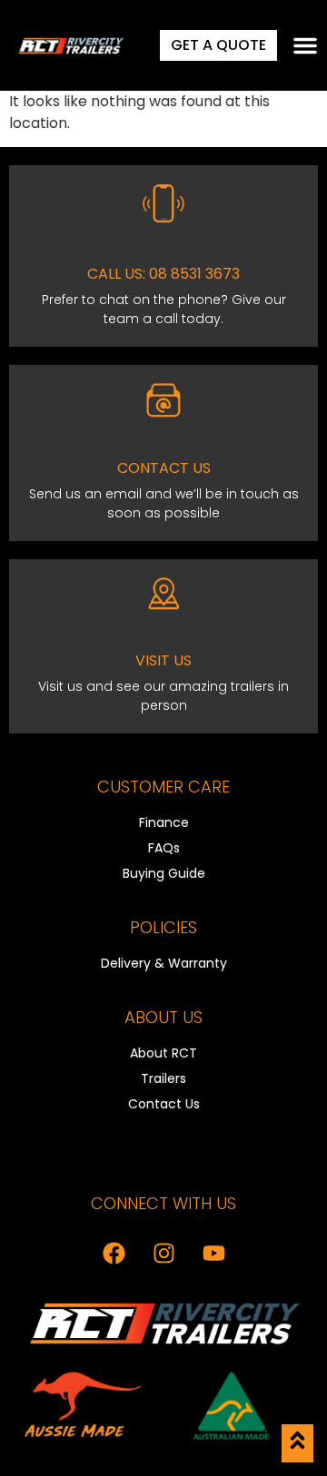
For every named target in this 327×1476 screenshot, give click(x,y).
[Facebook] (113, 1252)
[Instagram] (163, 1252)
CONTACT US (164, 468)
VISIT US (163, 660)
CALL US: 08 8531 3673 (163, 273)
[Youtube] (213, 1252)
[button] (305, 45)
